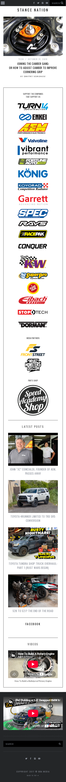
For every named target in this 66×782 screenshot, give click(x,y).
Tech (21, 59)
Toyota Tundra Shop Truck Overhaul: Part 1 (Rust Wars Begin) (33, 566)
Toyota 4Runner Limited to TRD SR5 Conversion (33, 518)
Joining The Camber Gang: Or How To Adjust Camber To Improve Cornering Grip (33, 68)
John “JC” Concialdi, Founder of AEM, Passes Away (33, 471)
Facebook (33, 624)
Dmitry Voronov (35, 76)
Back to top (32, 775)
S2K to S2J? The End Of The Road (33, 611)
